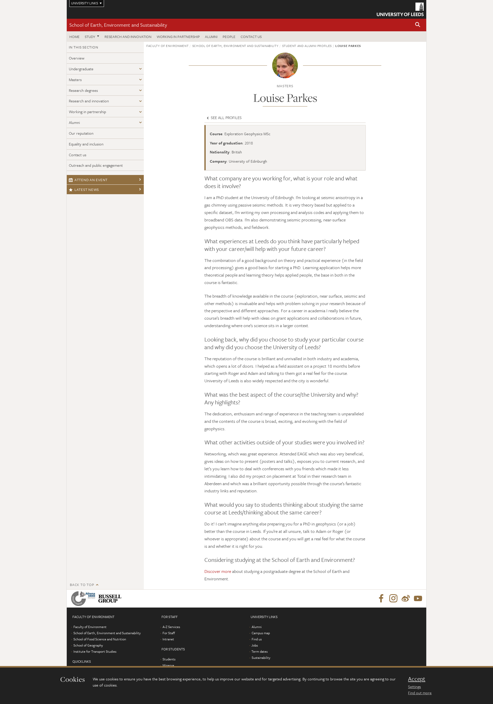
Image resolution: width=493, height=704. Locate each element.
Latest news (86, 189)
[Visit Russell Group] (111, 598)
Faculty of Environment (167, 45)
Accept (416, 679)
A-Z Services (171, 626)
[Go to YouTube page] (418, 598)
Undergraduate (81, 69)
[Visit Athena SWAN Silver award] (84, 598)
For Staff (169, 632)
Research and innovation (128, 36)
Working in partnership (178, 36)
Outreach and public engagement (96, 165)
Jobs (254, 645)
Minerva (168, 665)
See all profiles (226, 117)
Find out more (420, 693)
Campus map (261, 632)
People (229, 36)
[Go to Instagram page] (393, 598)
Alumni (211, 36)
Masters (75, 79)
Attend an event (91, 179)
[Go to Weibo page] (406, 598)
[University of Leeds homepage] (400, 9)
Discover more (217, 571)
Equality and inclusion (86, 144)
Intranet (168, 639)
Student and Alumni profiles (307, 45)
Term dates (259, 651)
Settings (414, 686)
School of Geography (88, 645)
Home (74, 36)
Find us (257, 639)
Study (90, 36)
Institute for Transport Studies (94, 651)
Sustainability (261, 657)
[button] (418, 25)
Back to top (82, 584)
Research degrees (83, 90)
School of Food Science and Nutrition (99, 639)
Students (169, 659)
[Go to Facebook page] (381, 598)
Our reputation (81, 133)
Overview (76, 58)
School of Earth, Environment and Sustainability (118, 24)
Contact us (251, 36)
